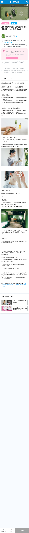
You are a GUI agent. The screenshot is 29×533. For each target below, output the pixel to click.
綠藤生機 (7, 62)
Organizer (3, 531)
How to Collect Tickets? (12, 58)
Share (25, 5)
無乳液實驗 (14, 62)
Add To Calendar (8, 42)
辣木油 (21, 62)
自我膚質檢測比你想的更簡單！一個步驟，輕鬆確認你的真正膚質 (14, 284)
